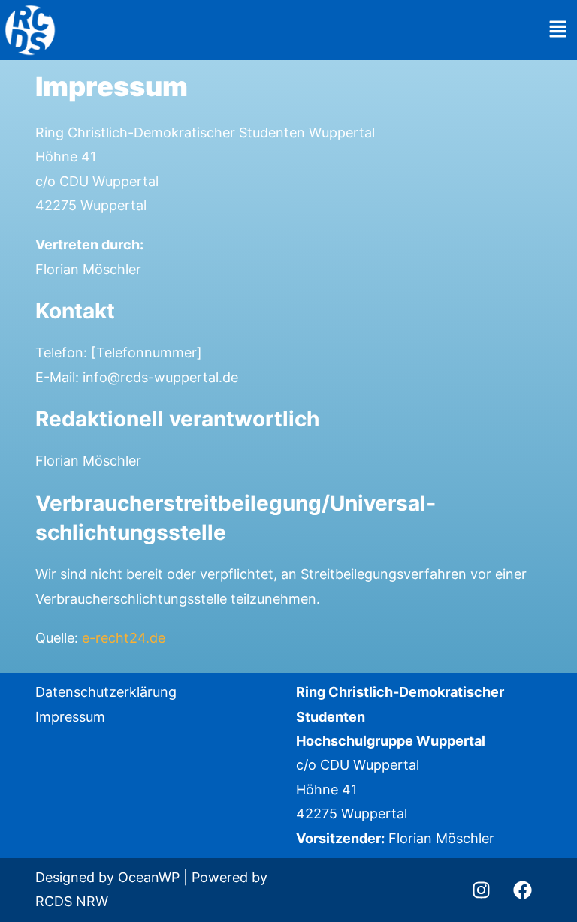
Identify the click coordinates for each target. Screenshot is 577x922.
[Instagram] (481, 889)
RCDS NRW (71, 901)
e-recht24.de (123, 638)
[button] (558, 30)
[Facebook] (523, 889)
